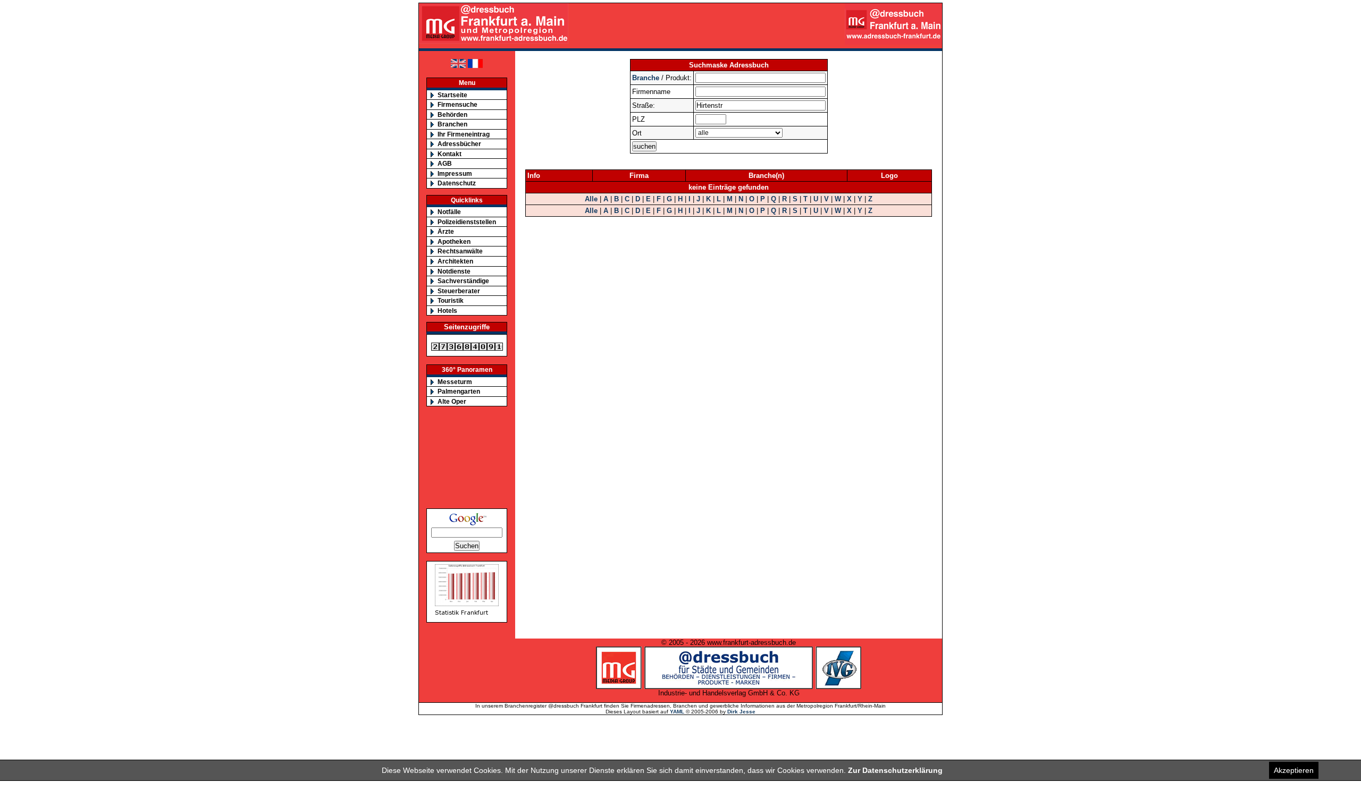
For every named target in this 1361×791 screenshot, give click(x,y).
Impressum (455, 173)
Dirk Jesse (741, 712)
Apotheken (454, 241)
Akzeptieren (1294, 770)
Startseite (452, 94)
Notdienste (454, 271)
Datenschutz (457, 183)
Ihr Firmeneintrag (464, 134)
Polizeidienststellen (467, 221)
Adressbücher (459, 143)
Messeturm (455, 381)
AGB (445, 163)
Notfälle (449, 211)
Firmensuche (457, 104)
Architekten (455, 261)
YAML (677, 712)
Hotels (447, 310)
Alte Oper (452, 401)
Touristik (451, 300)
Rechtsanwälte (460, 251)
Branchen (452, 124)
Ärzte (446, 231)
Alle (591, 199)
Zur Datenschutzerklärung (895, 770)
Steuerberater (459, 290)
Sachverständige (463, 280)
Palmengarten (459, 391)
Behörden (452, 114)
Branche (645, 78)
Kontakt (449, 153)
